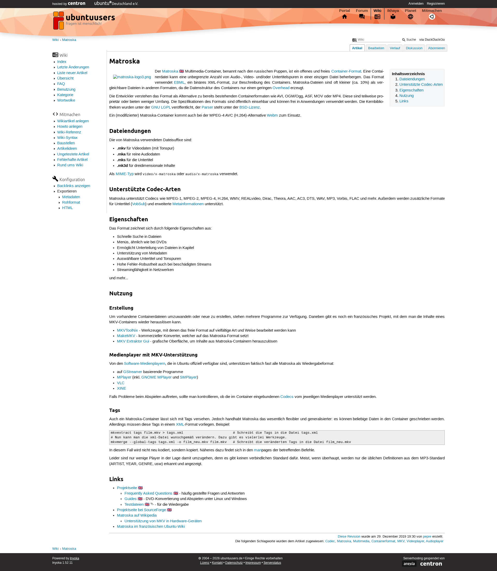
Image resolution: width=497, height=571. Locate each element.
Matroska (69, 40)
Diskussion (414, 48)
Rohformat (71, 202)
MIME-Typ (125, 174)
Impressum (253, 563)
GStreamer (132, 372)
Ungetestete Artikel (73, 154)
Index (62, 62)
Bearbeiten (376, 48)
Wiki (377, 10)
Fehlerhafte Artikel (72, 160)
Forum (362, 10)
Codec (330, 541)
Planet (410, 10)
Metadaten (71, 197)
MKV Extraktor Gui (133, 341)
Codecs (287, 397)
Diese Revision (349, 537)
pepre (427, 537)
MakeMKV (126, 336)
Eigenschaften (411, 90)
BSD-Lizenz (249, 107)
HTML (67, 208)
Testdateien (134, 504)
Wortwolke (66, 100)
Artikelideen (67, 148)
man (257, 450)
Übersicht (65, 78)
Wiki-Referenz (69, 132)
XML (180, 424)
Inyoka (74, 558)
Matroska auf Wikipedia (137, 515)
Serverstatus (272, 563)
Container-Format (346, 71)
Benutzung (66, 89)
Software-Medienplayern (144, 363)
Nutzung (406, 96)
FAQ (61, 84)
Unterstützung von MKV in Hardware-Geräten (163, 521)
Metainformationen (188, 204)
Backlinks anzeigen (73, 186)
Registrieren (436, 4)
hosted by (60, 4)
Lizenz (204, 563)
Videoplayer (415, 541)
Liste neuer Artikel (72, 73)
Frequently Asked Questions (148, 493)
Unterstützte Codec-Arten (421, 84)
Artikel (357, 48)
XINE (121, 388)
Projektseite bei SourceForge (141, 510)
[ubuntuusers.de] (84, 22)
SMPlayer (188, 377)
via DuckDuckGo (432, 40)
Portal (344, 10)
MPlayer (124, 377)
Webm (272, 115)
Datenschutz (234, 563)
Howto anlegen (69, 126)
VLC (121, 383)
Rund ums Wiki (70, 165)
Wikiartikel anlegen (73, 121)
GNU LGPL (161, 107)
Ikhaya (393, 10)
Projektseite (127, 488)
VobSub (138, 204)
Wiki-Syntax (67, 137)
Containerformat (383, 541)
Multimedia (361, 541)
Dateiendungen (412, 79)
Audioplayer (434, 541)
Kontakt (217, 563)
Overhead (281, 88)
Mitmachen (432, 10)
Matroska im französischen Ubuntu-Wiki (151, 526)
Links (403, 101)
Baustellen (66, 143)
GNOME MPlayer (156, 377)
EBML (179, 82)
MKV (401, 541)
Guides (131, 499)
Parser (207, 107)
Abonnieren (436, 48)
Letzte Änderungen (73, 67)
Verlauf (395, 48)
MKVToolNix (127, 330)
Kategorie (65, 95)
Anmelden (415, 4)
